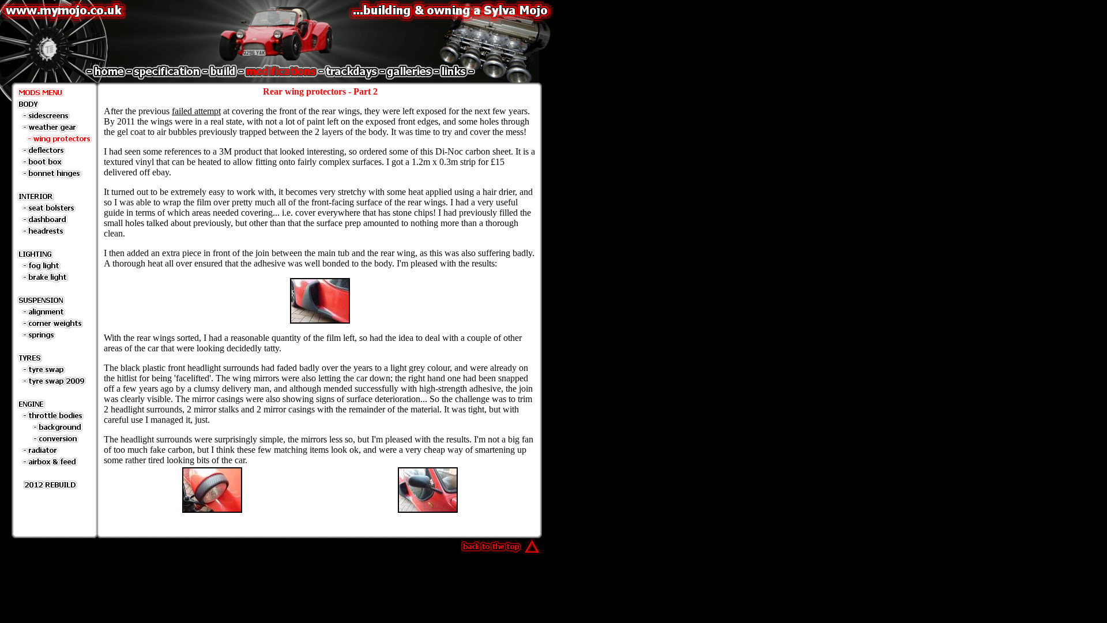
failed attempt (196, 111)
